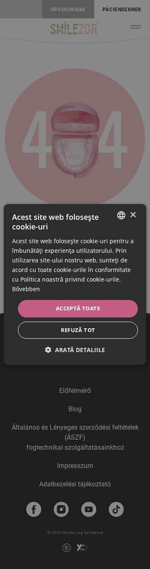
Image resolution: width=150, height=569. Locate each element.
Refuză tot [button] (78, 330)
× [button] (133, 215)
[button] (75, 350)
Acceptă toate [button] (78, 308)
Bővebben (26, 289)
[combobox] (121, 215)
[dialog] (75, 284)
